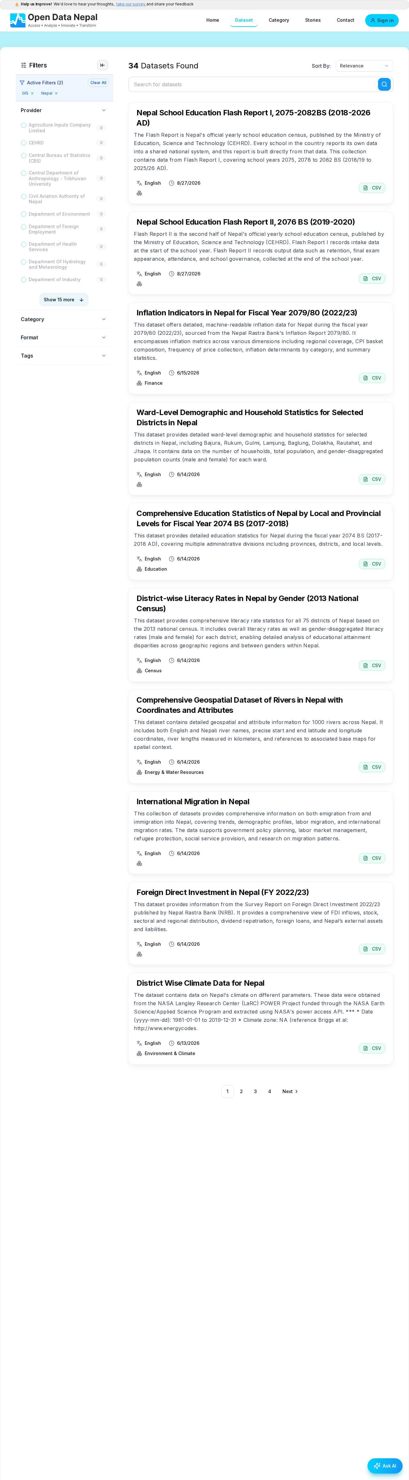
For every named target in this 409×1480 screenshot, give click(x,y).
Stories (313, 20)
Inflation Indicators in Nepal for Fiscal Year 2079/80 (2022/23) (246, 312)
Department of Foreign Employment (54, 229)
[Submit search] (384, 84)
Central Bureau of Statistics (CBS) (59, 158)
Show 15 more (59, 299)
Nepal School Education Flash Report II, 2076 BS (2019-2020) (245, 222)
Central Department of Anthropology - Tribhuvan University (57, 178)
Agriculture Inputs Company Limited (60, 127)
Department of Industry (55, 279)
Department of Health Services (53, 246)
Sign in (385, 20)
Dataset (244, 20)
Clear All (98, 82)
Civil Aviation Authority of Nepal (57, 198)
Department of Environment (59, 214)
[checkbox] (23, 125)
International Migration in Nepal (192, 801)
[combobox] (364, 66)
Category (279, 20)
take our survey (131, 4)
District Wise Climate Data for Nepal (200, 983)
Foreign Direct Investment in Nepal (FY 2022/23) (222, 892)
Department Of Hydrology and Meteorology (57, 264)
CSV (376, 187)
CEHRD (36, 142)
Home (212, 20)
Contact (345, 20)
